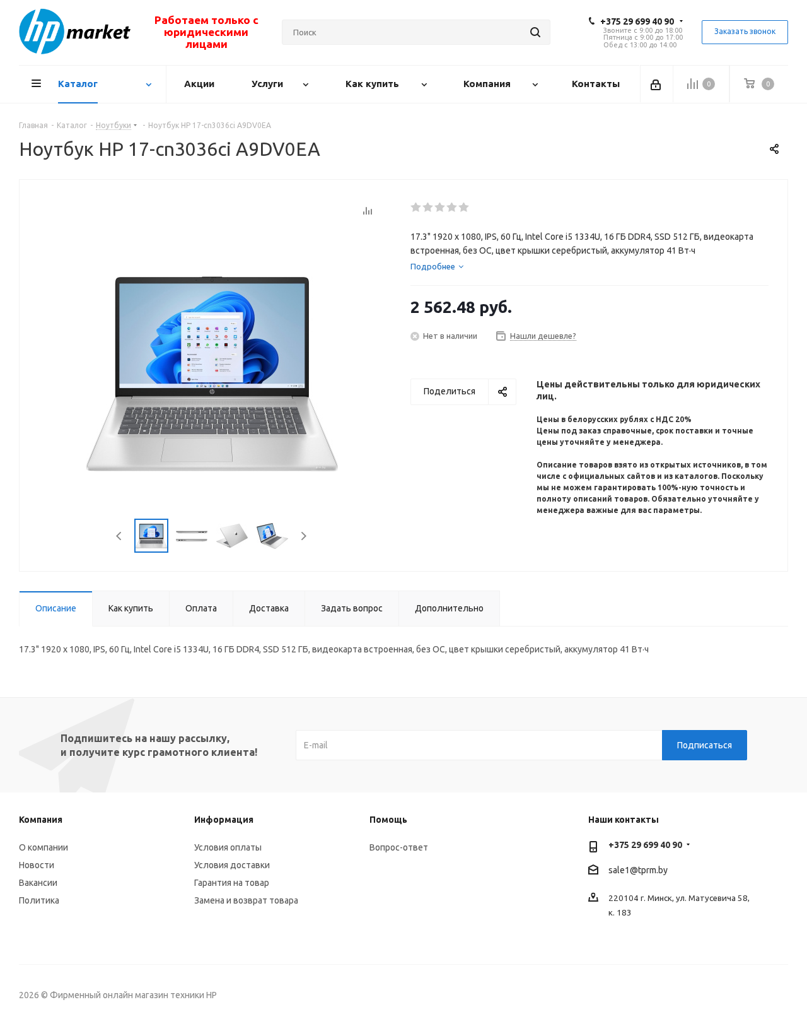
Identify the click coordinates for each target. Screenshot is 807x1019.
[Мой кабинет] (657, 84)
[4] (452, 208)
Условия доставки (232, 865)
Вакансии (38, 883)
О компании (43, 847)
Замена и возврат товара (246, 900)
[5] (464, 208)
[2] (428, 208)
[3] (440, 208)
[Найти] (535, 32)
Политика (39, 900)
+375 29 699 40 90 (637, 21)
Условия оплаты (228, 847)
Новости (36, 865)
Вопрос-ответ (398, 847)
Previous (119, 536)
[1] (416, 208)
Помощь (388, 820)
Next (303, 536)
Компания (40, 820)
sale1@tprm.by (638, 870)
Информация (223, 820)
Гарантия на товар (231, 883)
